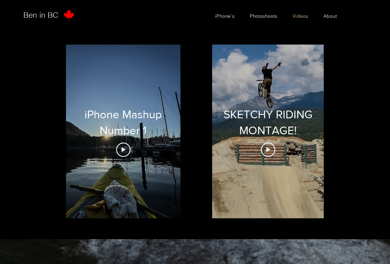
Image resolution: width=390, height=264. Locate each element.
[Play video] (123, 150)
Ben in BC (41, 15)
